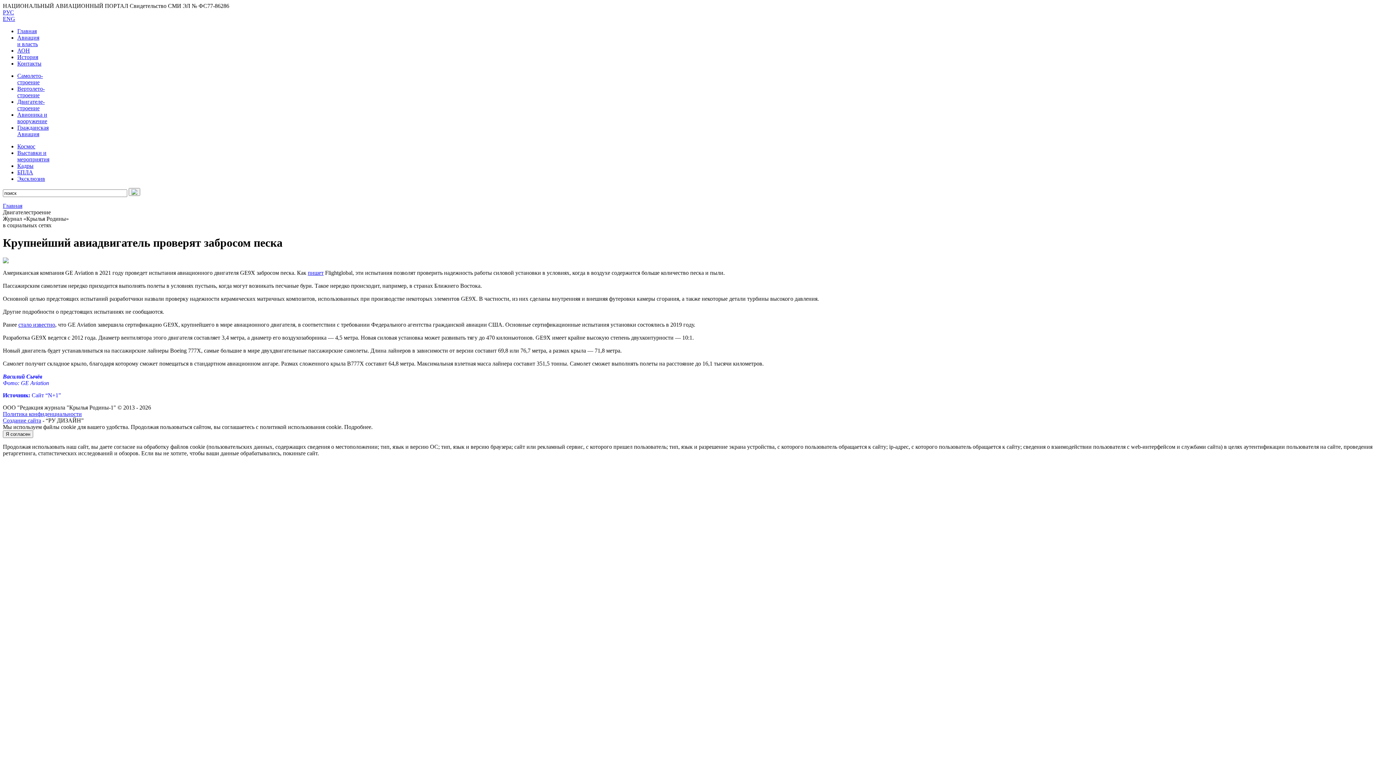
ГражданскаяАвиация (33, 131)
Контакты (29, 64)
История (27, 57)
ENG (9, 19)
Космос (26, 146)
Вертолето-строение (31, 92)
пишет (316, 273)
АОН (23, 51)
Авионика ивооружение (32, 118)
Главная (27, 31)
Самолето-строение (30, 79)
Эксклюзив (31, 179)
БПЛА (25, 172)
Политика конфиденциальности (42, 414)
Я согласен (18, 434)
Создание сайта (22, 420)
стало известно (36, 325)
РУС (8, 12)
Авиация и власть (28, 41)
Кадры (25, 166)
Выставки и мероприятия (33, 156)
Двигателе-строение (31, 105)
